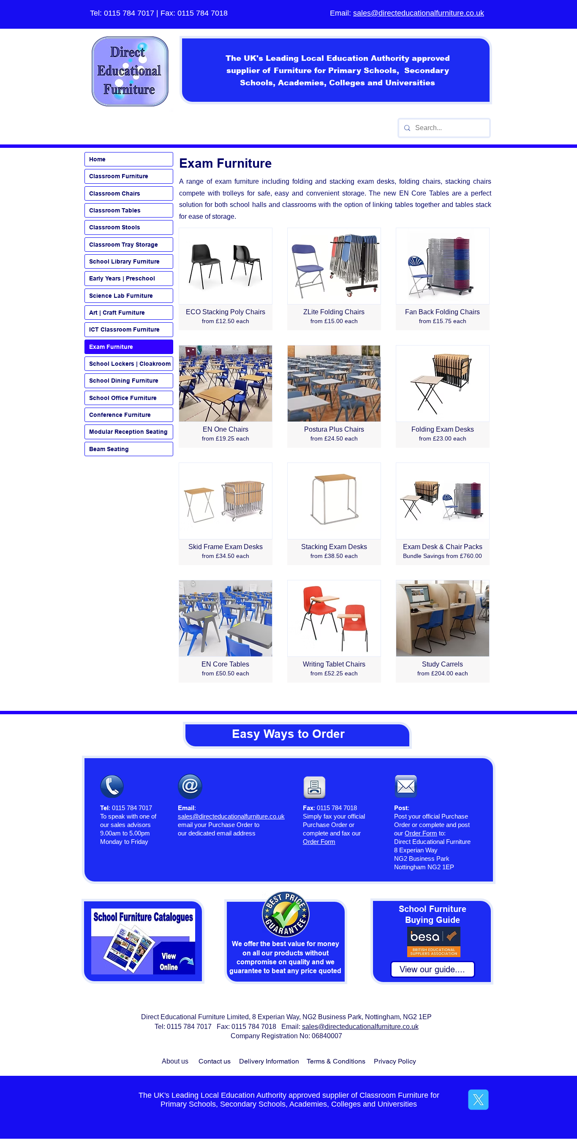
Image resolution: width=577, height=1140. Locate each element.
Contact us (215, 1061)
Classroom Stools (114, 227)
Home (97, 159)
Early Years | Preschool (122, 278)
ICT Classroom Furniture (124, 329)
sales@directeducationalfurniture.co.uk (418, 13)
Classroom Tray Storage (123, 244)
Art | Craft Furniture (117, 312)
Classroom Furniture (118, 176)
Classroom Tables (115, 210)
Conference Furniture (120, 414)
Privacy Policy (395, 1061)
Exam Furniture (111, 346)
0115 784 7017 (129, 13)
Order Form (421, 833)
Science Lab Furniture (121, 295)
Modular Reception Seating (128, 431)
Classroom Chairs (114, 193)
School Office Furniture (123, 398)
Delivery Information (269, 1061)
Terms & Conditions (336, 1061)
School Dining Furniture (123, 380)
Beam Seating (109, 449)
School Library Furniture (124, 261)
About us (175, 1061)
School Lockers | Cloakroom (130, 363)
